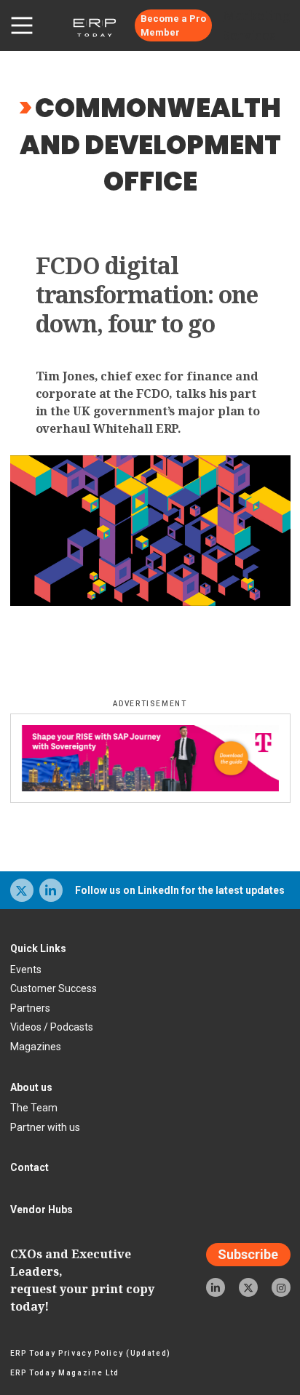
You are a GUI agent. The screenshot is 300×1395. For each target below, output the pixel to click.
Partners (30, 1008)
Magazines (35, 1046)
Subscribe (248, 1255)
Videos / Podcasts (51, 1027)
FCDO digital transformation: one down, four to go (147, 294)
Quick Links (38, 948)
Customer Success (53, 988)
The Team (34, 1108)
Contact (29, 1167)
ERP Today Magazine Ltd (65, 1373)
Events (26, 969)
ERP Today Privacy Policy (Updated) (90, 1353)
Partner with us (45, 1127)
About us (31, 1087)
